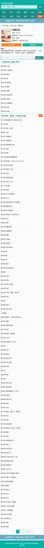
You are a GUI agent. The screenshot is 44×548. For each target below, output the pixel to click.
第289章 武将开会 (6, 95)
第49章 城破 (5, 321)
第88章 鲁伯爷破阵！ (7, 481)
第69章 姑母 (5, 403)
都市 (25, 12)
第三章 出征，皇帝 (7, 128)
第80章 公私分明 (6, 448)
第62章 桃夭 (5, 375)
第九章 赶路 (4, 153)
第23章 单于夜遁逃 (7, 210)
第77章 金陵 (5, 436)
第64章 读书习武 (6, 383)
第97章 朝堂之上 (6, 518)
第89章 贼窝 (5, 485)
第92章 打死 (5, 498)
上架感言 (4, 313)
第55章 (3, 346)
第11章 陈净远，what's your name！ (12, 161)
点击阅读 (32, 45)
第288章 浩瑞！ (6, 99)
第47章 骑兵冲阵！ (7, 309)
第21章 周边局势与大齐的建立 (10, 202)
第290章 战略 (5, 91)
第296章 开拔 (23, 40)
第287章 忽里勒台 (6, 103)
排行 (25, 16)
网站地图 (22, 545)
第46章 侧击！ (5, 305)
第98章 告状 (5, 522)
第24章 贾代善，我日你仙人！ (10, 214)
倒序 (40, 116)
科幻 (4, 16)
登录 (40, 16)
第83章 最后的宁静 (7, 461)
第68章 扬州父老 (6, 399)
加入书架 (11, 45)
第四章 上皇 (4, 132)
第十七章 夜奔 (5, 186)
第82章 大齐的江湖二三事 (9, 457)
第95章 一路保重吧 (7, 510)
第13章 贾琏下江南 (7, 169)
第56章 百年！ (5, 350)
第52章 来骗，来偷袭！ (8, 333)
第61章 (3, 370)
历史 (32, 12)
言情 (11, 16)
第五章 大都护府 (6, 136)
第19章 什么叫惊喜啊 (7, 194)
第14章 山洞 (5, 173)
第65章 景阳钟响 (6, 387)
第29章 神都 (5, 235)
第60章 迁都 (5, 366)
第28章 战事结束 (6, 231)
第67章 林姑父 (5, 395)
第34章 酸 (4, 255)
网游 (40, 12)
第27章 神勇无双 (6, 227)
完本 (32, 16)
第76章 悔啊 (5, 432)
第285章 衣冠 (5, 111)
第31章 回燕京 (5, 243)
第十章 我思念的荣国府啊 (9, 157)
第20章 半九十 (5, 198)
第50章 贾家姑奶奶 (7, 325)
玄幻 (11, 12)
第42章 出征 (5, 288)
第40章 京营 (5, 280)
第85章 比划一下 (6, 469)
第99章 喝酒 (5, 527)
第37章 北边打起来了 (7, 268)
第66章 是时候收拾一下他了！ (10, 391)
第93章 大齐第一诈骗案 (8, 502)
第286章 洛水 (5, 107)
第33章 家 (4, 251)
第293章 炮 (4, 78)
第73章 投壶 (5, 420)
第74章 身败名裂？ (7, 424)
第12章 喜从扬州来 (7, 165)
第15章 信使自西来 (7, 177)
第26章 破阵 (5, 223)
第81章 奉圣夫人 (6, 453)
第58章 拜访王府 (6, 358)
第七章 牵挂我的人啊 (7, 145)
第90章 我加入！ (6, 490)
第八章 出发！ (5, 149)
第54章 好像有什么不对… (9, 342)
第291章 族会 (5, 87)
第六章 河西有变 (6, 140)
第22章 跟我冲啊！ (7, 206)
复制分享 (39, 58)
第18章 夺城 (5, 190)
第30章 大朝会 (5, 239)
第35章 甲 (4, 260)
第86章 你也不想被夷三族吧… (10, 473)
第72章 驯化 (5, 416)
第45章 (3, 301)
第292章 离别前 (6, 82)
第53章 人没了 (5, 338)
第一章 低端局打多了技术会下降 (11, 120)
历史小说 (13, 25)
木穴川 (18, 33)
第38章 (3, 272)
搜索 (40, 7)
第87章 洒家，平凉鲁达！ (9, 477)
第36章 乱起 (5, 264)
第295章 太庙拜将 (6, 70)
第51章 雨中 (5, 329)
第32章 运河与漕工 (7, 247)
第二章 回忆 (4, 124)
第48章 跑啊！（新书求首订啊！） (12, 317)
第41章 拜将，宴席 (7, 284)
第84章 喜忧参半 (6, 465)
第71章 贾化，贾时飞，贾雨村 (10, 412)
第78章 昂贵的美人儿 (7, 440)
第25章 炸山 (5, 218)
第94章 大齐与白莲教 (7, 506)
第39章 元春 (5, 276)
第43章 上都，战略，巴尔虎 (10, 292)
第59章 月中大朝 (6, 362)
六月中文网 (7, 3)
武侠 (18, 12)
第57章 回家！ (5, 354)
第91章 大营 (5, 494)
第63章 (3, 379)
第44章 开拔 (5, 297)
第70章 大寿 (5, 407)
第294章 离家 (5, 74)
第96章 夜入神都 (6, 514)
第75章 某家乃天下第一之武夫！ (11, 428)
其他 (18, 16)
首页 (4, 12)
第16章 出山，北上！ (7, 182)
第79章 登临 (5, 444)
